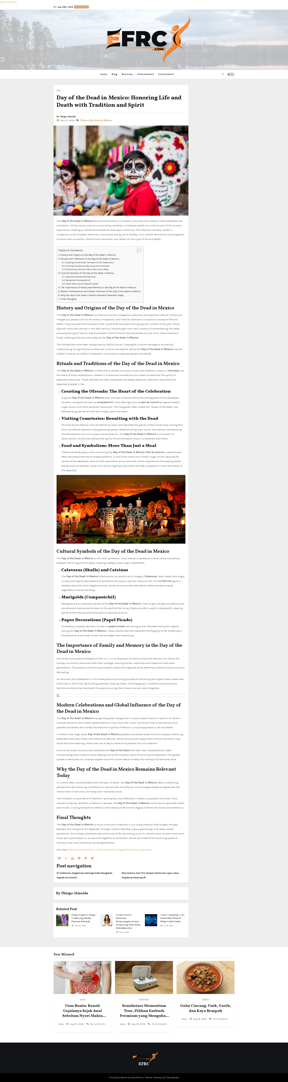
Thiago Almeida (68, 116)
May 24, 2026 (80, 926)
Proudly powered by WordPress (126, 1077)
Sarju (61, 1024)
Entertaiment (145, 74)
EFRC (144, 1064)
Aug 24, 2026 (77, 1024)
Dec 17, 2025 (124, 932)
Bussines (127, 74)
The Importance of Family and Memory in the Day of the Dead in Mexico (98, 287)
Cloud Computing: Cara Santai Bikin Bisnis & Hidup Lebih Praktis (172, 918)
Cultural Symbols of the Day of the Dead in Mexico (87, 273)
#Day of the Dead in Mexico (96, 120)
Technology (144, 999)
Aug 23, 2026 (138, 1024)
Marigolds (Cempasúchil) (78, 280)
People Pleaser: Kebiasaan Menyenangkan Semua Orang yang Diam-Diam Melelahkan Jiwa (128, 922)
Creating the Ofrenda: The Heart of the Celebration (89, 262)
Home (103, 74)
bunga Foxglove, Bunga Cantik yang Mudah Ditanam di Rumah (83, 918)
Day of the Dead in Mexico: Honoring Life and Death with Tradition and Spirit (119, 101)
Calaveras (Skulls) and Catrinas (80, 276)
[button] (223, 74)
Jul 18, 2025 (168, 926)
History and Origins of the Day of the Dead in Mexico (88, 255)
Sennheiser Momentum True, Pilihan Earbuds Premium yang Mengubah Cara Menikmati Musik (144, 1013)
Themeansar (172, 1077)
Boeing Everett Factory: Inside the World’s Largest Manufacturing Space (110, 849)
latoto (107, 658)
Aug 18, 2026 (200, 1019)
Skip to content (8, 2)
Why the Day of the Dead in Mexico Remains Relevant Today (92, 295)
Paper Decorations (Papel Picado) (82, 284)
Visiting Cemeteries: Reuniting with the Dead (87, 266)
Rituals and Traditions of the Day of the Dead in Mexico (90, 258)
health (82, 999)
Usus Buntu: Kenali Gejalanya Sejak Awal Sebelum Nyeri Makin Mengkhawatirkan (82, 1013)
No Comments (97, 1024)
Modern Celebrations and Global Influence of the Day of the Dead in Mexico (101, 291)
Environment (166, 74)
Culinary (205, 999)
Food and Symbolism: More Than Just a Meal (87, 269)
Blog (114, 74)
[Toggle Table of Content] (137, 250)
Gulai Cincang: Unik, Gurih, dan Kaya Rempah (205, 1008)
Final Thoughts (69, 299)
